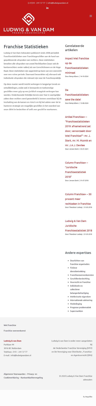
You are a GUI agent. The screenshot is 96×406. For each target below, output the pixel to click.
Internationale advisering (81, 300)
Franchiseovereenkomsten (82, 275)
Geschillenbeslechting (80, 278)
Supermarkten (76, 311)
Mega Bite (88, 397)
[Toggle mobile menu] (91, 16)
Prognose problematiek (80, 307)
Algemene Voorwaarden (14, 374)
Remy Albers (73, 76)
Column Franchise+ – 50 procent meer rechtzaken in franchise (78, 198)
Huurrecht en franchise (80, 282)
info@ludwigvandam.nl (58, 3)
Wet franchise (10, 325)
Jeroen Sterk (74, 149)
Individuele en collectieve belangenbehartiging (79, 289)
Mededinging (76, 303)
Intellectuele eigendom (80, 296)
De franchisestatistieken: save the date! (77, 94)
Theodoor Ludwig (75, 207)
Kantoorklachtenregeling (32, 377)
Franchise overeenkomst (15, 330)
